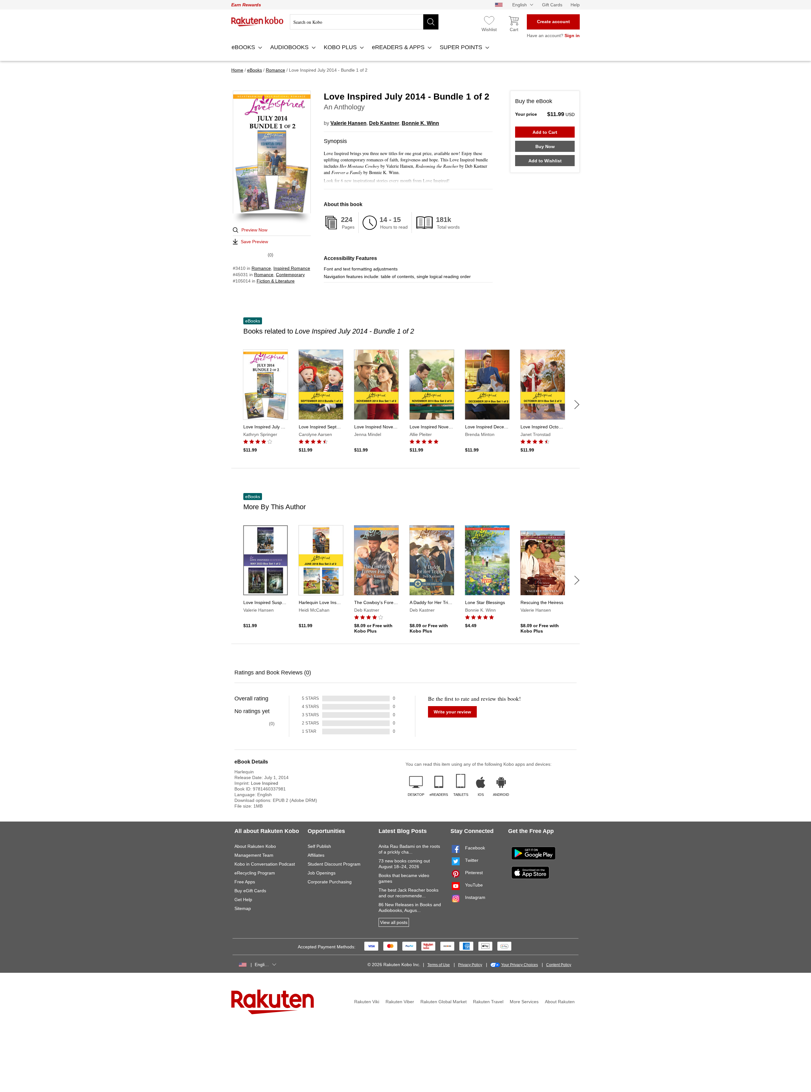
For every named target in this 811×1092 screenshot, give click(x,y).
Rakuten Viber (400, 1001)
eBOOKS (244, 47)
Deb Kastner (384, 123)
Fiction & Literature (276, 280)
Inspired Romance (291, 268)
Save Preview (254, 241)
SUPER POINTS (462, 47)
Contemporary (290, 274)
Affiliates (316, 855)
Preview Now (254, 229)
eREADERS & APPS (399, 47)
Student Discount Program (334, 864)
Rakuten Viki (366, 1001)
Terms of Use (438, 965)
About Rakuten (560, 1001)
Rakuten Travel (488, 1001)
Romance (261, 268)
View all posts (393, 922)
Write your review (452, 711)
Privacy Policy (470, 965)
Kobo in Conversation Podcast (264, 864)
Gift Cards (552, 4)
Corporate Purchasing (330, 881)
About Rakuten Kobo (255, 846)
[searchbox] (364, 21)
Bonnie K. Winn (420, 123)
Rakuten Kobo (257, 21)
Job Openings (321, 872)
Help (575, 4)
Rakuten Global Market (443, 1001)
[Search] (430, 21)
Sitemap (242, 908)
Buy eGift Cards (250, 890)
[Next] (577, 404)
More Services (524, 1001)
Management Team (253, 855)
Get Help (243, 899)
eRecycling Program (254, 872)
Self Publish (319, 846)
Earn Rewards (246, 4)
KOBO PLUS (341, 47)
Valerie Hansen (348, 123)
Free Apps (244, 881)
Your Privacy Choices (519, 965)
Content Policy (558, 965)
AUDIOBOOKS (290, 47)
